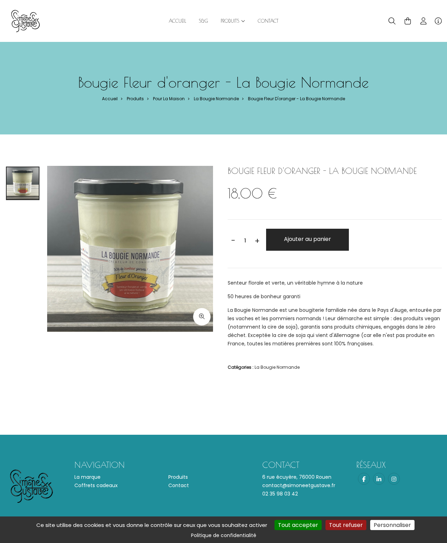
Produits (135, 99)
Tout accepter (298, 525)
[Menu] (438, 21)
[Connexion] (423, 21)
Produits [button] (231, 21)
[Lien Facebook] (364, 479)
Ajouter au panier (307, 239)
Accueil (177, 21)
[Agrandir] (202, 316)
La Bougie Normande (216, 99)
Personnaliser (392, 525)
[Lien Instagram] (394, 479)
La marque (87, 477)
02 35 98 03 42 (280, 493)
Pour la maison (169, 99)
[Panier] (407, 21)
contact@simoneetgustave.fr (298, 485)
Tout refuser (346, 525)
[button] (392, 21)
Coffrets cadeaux (96, 485)
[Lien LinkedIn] (379, 479)
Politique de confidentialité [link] (223, 535)
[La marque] (25, 20)
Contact (268, 21)
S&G (203, 21)
